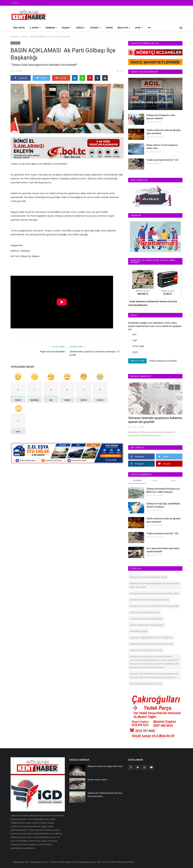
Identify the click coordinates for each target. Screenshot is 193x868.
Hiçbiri (135, 352)
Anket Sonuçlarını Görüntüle (163, 360)
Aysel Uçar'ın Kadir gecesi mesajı (145, 612)
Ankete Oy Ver (137, 360)
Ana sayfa (19, 27)
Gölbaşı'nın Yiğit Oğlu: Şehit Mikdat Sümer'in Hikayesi (163, 505)
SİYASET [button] (95, 27)
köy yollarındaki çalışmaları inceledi (146, 683)
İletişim (15, 3)
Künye (109, 27)
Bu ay (155, 480)
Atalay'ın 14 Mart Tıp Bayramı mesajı (146, 650)
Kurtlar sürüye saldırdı (97, 779)
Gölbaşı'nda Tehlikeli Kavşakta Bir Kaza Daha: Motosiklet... (105, 794)
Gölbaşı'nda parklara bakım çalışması (147, 625)
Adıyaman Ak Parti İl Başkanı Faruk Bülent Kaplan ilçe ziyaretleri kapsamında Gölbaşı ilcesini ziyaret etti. (154, 675)
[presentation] (171, 387)
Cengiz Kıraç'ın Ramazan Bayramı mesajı (148, 577)
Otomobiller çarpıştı (138, 631)
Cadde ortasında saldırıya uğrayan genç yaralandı (163, 131)
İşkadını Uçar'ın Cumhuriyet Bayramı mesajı (149, 599)
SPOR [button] (138, 27)
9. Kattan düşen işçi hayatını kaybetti (146, 618)
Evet (134, 334)
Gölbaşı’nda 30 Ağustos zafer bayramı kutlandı (160, 117)
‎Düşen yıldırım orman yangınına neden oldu (162, 146)
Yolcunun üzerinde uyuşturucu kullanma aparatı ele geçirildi (155, 420)
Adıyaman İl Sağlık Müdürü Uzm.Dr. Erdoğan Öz (151, 637)
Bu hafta (137, 480)
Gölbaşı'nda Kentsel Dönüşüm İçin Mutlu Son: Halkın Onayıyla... (163, 490)
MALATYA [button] (123, 27)
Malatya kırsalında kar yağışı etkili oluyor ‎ (105, 766)
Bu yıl (173, 480)
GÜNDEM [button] (50, 27)
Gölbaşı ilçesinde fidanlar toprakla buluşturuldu (151, 644)
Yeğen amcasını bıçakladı (52, 351)
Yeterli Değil (138, 346)
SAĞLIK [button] (80, 27)
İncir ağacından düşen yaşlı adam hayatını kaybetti (162, 550)
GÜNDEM (24, 36)
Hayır (134, 340)
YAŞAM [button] (66, 27)
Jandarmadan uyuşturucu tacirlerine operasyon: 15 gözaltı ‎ (94, 353)
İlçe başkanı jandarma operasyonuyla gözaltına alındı (154, 593)
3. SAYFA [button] (34, 27)
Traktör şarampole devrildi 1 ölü (162, 160)
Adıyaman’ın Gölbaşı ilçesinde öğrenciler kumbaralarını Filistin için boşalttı (155, 585)
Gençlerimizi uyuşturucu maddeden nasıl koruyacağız (154, 606)
